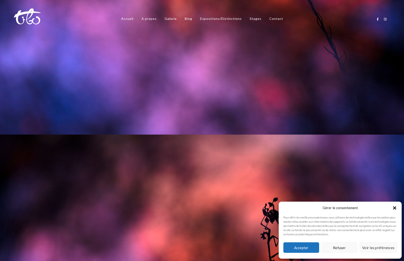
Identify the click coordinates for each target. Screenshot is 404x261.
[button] (394, 208)
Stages (255, 19)
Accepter (301, 248)
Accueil (127, 19)
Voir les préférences (378, 248)
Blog (188, 19)
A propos (149, 19)
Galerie (171, 19)
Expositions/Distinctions (221, 19)
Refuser (339, 248)
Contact (276, 19)
